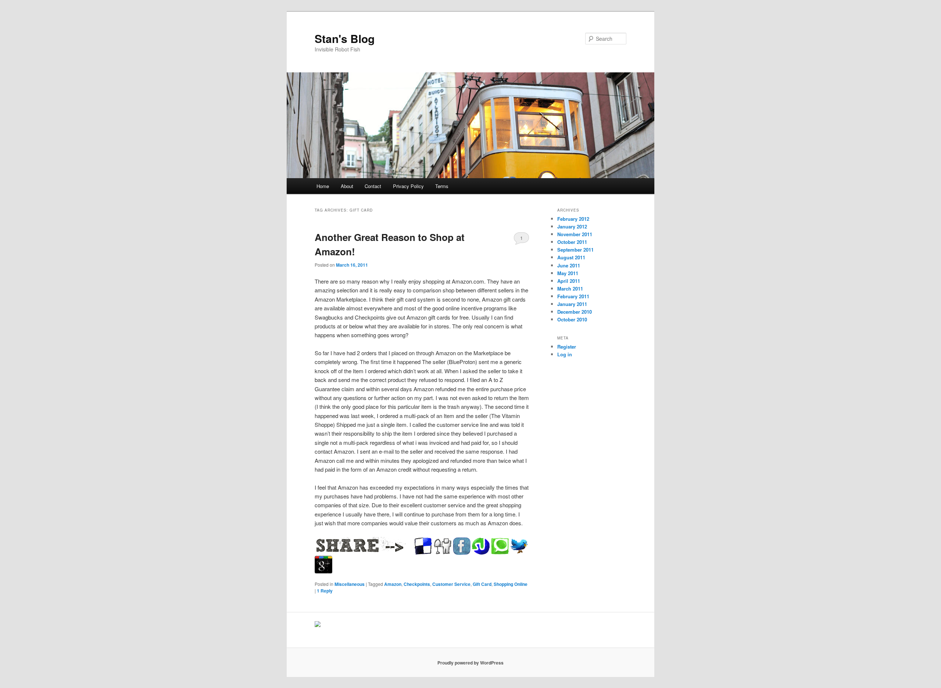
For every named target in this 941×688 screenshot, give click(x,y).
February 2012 (573, 218)
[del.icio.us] (423, 546)
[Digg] (442, 546)
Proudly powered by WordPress (470, 662)
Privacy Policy (408, 186)
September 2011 (575, 249)
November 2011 (574, 234)
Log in (564, 354)
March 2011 (570, 288)
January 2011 (572, 303)
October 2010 (572, 319)
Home (322, 186)
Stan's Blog (345, 38)
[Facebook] (461, 546)
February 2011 (573, 296)
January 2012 (572, 226)
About (347, 186)
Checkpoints (417, 584)
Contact (373, 186)
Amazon (392, 584)
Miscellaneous (349, 584)
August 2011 (571, 257)
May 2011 (567, 273)
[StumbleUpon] (481, 546)
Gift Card (482, 584)
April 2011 (568, 280)
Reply (325, 590)
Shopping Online (510, 584)
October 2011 (572, 241)
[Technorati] (500, 546)
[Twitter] (519, 546)
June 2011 (568, 265)
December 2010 (574, 311)
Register (566, 346)
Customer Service (451, 584)
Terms (441, 186)
